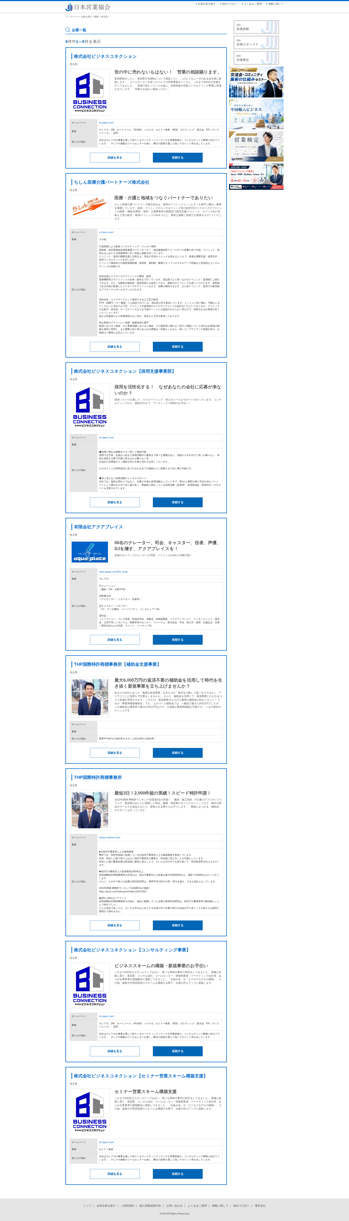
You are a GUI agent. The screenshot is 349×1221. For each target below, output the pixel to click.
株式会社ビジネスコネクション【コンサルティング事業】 (132, 949)
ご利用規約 (127, 1205)
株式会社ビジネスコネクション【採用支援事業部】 (125, 371)
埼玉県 (104, 16)
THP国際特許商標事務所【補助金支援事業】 (117, 664)
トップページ (72, 16)
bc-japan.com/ (106, 122)
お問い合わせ (174, 1205)
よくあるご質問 (253, 3)
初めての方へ (229, 3)
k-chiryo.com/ (106, 232)
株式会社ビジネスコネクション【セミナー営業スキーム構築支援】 (141, 1075)
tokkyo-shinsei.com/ (109, 837)
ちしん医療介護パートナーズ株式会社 (111, 182)
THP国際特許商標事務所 (98, 777)
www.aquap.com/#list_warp (113, 571)
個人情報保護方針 (150, 1205)
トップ (87, 1205)
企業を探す (86, 16)
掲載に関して (276, 3)
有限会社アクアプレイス (98, 526)
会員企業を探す (207, 3)
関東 (96, 16)
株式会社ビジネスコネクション (105, 56)
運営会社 (260, 1205)
